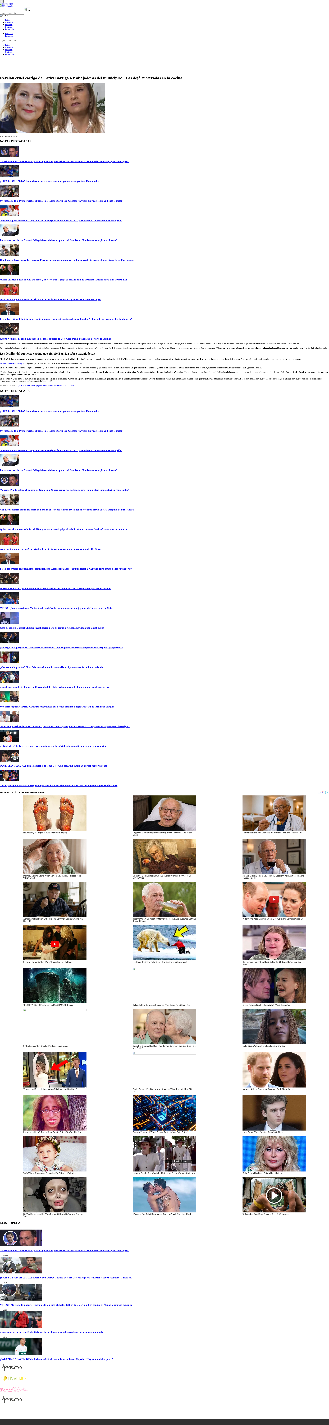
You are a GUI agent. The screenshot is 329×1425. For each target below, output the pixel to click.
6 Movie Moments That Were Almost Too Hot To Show (47, 962)
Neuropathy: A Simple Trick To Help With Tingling (45, 833)
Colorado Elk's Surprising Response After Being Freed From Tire (161, 1005)
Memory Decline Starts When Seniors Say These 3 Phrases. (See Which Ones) (52, 877)
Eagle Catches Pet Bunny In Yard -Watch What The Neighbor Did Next (162, 1090)
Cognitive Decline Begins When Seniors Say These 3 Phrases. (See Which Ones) (163, 877)
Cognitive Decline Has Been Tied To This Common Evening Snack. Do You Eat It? (164, 1047)
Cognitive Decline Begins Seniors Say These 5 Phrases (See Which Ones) (162, 834)
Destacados (9, 29)
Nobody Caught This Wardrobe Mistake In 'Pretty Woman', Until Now (164, 1173)
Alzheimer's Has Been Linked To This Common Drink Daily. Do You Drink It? (53, 920)
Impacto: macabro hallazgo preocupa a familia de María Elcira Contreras (45, 385)
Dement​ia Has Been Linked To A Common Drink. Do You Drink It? (272, 833)
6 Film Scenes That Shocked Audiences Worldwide (45, 1046)
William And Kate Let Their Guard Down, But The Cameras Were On (273, 919)
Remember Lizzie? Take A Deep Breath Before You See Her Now (52, 1132)
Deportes (8, 25)
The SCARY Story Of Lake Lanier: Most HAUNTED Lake (48, 1005)
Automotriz (9, 22)
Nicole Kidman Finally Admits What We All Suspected (266, 1005)
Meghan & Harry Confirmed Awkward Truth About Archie (268, 1089)
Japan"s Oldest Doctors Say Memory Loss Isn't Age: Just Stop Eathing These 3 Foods (164, 920)
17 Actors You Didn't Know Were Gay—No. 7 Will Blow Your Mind (162, 1214)
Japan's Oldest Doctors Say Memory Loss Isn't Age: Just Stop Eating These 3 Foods (273, 877)
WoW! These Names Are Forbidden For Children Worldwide (49, 1173)
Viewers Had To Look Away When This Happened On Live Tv (50, 1089)
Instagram (9, 36)
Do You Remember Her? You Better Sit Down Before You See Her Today (53, 1215)
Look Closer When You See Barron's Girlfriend (263, 1132)
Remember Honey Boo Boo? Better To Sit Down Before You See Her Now (274, 963)
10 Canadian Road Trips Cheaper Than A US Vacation (266, 1214)
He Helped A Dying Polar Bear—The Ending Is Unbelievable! (160, 962)
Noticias (8, 27)
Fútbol (7, 20)
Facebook (9, 33)
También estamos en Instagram (12, 363)
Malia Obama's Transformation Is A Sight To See (264, 1046)
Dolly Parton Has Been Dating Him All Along (262, 1173)
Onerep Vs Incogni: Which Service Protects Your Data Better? (161, 1132)
